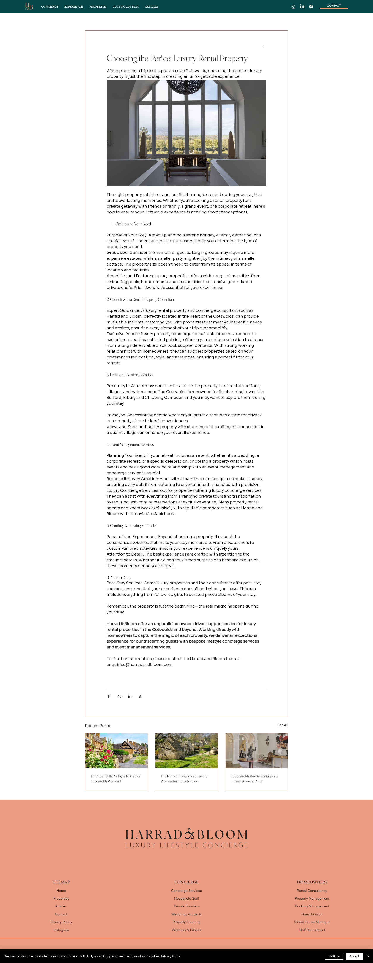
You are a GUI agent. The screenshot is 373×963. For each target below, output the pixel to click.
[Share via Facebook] (109, 696)
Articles (61, 906)
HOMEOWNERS (312, 882)
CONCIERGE (186, 882)
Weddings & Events (186, 914)
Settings (334, 956)
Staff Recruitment (312, 930)
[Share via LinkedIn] (130, 696)
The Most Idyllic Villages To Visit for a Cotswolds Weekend (115, 778)
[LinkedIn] (302, 6)
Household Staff (186, 898)
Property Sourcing (187, 922)
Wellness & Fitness (186, 930)
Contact (61, 914)
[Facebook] (310, 6)
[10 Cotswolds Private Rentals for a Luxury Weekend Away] (256, 750)
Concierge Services (186, 890)
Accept (354, 956)
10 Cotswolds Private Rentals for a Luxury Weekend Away (254, 778)
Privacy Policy (61, 922)
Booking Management (312, 906)
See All (282, 725)
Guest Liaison (311, 914)
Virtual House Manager (312, 922)
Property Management (312, 898)
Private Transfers (186, 906)
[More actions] (263, 46)
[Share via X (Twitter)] (119, 696)
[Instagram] (293, 6)
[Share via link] (140, 696)
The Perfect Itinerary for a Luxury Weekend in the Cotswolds (184, 778)
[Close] (367, 956)
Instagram (61, 930)
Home (61, 890)
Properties (61, 898)
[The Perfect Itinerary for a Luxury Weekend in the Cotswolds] (186, 750)
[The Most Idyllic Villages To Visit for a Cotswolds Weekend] (116, 750)
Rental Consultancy (312, 890)
